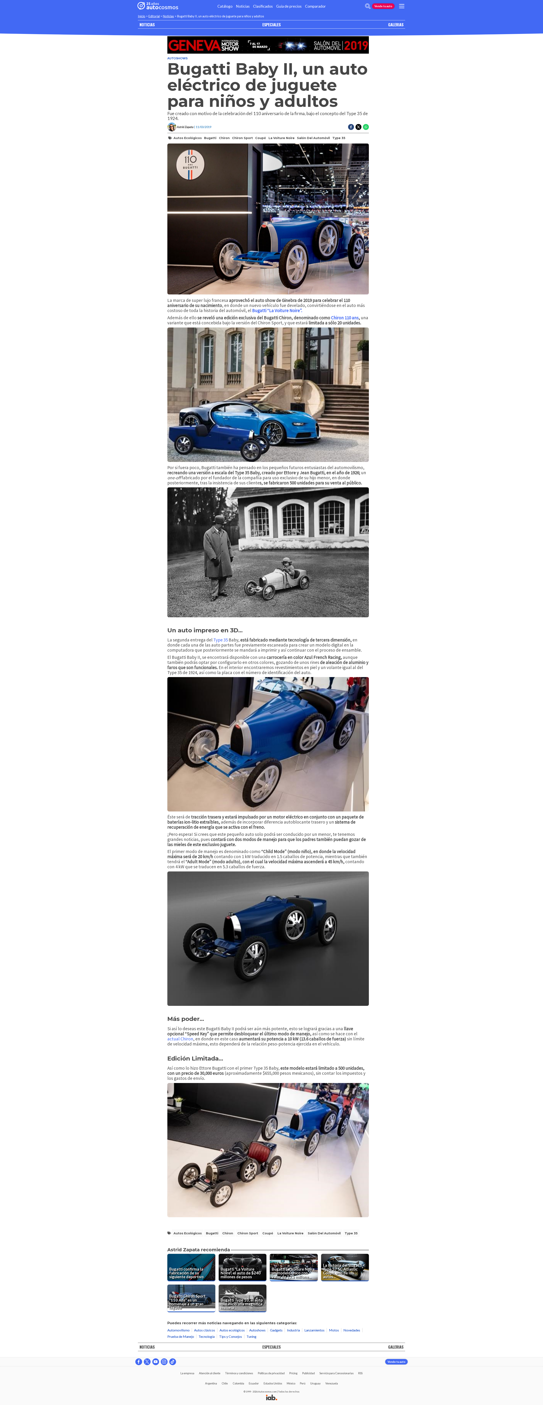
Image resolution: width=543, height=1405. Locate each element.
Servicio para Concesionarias (336, 1373)
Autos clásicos (204, 1330)
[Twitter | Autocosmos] (147, 1361)
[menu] (402, 6)
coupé (260, 138)
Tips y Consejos (230, 1336)
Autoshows (177, 58)
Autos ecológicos (232, 1330)
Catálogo (224, 6)
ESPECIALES (271, 24)
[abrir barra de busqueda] (367, 6)
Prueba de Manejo (180, 1336)
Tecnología (207, 1336)
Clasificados (263, 6)
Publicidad (308, 1373)
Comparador (315, 6)
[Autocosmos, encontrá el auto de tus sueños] (158, 6)
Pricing (293, 1373)
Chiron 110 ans (345, 318)
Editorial (154, 16)
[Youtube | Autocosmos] (155, 1361)
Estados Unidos (273, 1383)
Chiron (224, 138)
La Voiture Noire (282, 138)
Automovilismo (178, 1330)
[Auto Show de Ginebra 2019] (268, 44)
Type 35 (338, 138)
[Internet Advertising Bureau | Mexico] (271, 1398)
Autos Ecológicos (188, 138)
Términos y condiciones (239, 1373)
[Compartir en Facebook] (351, 127)
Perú (302, 1383)
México (291, 1383)
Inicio (141, 16)
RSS (360, 1373)
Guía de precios (289, 6)
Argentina (211, 1383)
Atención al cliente (209, 1373)
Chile (225, 1383)
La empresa (187, 1373)
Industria (293, 1330)
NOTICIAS (147, 24)
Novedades (351, 1330)
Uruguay (315, 1383)
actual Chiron (180, 1039)
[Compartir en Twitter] (358, 127)
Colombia (238, 1383)
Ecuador (254, 1383)
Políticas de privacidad (271, 1373)
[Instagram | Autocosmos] (164, 1361)
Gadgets (276, 1330)
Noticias (243, 6)
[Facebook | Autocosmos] (138, 1361)
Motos (334, 1330)
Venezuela (331, 1383)
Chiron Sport (242, 138)
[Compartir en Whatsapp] (366, 127)
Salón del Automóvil (313, 138)
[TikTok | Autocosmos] (172, 1361)
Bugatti (210, 138)
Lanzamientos (314, 1330)
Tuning (251, 1336)
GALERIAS (395, 24)
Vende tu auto (383, 6)
